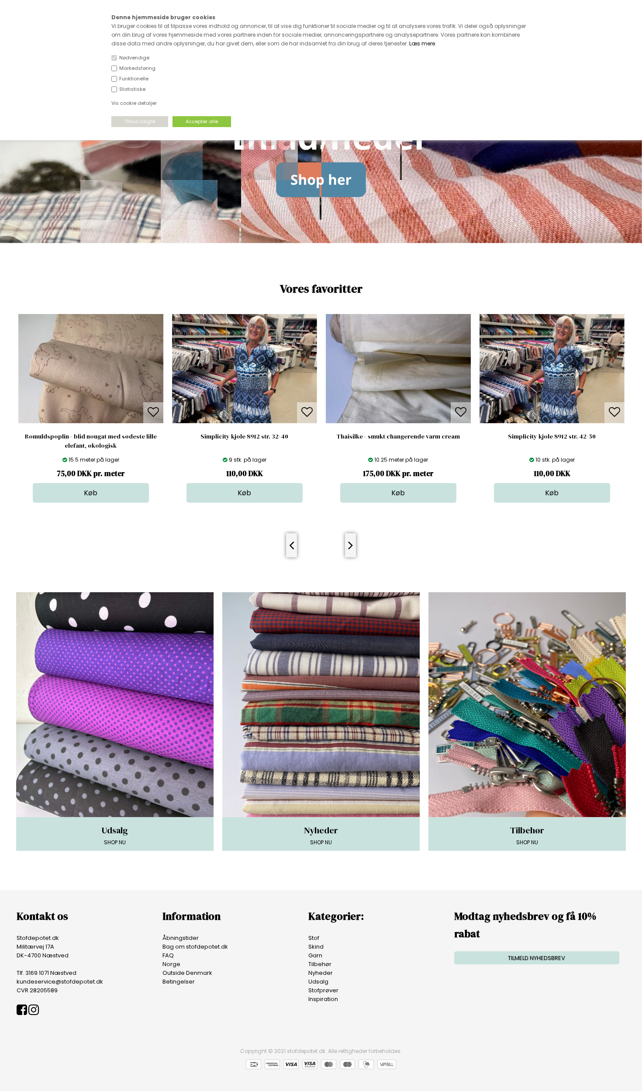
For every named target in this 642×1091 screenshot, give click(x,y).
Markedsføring (137, 68)
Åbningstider (180, 938)
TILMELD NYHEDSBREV (536, 958)
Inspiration (323, 999)
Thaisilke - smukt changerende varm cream (275, 436)
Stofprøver (323, 990)
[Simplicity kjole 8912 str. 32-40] (120, 421)
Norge (171, 964)
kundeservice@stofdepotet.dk (60, 981)
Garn (315, 955)
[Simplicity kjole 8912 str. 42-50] (428, 421)
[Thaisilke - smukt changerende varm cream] (274, 421)
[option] (121, 408)
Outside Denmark (187, 973)
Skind (316, 947)
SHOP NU (114, 835)
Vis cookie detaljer (134, 103)
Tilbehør (319, 964)
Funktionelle (133, 78)
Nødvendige (134, 57)
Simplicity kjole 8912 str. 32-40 (121, 436)
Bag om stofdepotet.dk (195, 947)
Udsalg (318, 981)
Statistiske (132, 89)
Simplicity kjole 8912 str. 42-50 (429, 436)
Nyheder (320, 973)
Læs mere (422, 43)
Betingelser (178, 981)
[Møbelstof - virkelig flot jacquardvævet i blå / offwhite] (583, 493)
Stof (313, 938)
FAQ (168, 955)
